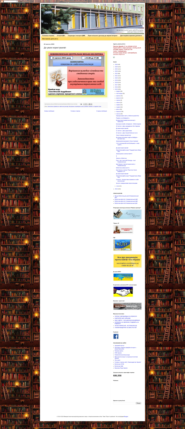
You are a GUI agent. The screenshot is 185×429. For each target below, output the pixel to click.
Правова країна (119, 351)
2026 (116, 64)
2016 (116, 87)
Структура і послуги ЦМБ (76, 35)
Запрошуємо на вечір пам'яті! (124, 153)
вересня (118, 98)
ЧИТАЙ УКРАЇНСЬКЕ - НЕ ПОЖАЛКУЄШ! (126, 325)
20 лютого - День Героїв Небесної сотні (126, 133)
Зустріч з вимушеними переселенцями (126, 183)
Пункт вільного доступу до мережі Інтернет (102, 35)
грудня (118, 91)
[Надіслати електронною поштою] (84, 104)
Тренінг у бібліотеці (121, 158)
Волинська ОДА (119, 366)
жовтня (118, 96)
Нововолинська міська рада (122, 355)
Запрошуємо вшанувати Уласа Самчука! (127, 141)
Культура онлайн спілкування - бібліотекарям (128, 124)
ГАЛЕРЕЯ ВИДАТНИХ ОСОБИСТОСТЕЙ (126, 327)
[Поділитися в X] (88, 104)
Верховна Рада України (121, 368)
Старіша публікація (101, 111)
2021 (116, 75)
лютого (118, 114)
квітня (118, 109)
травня (118, 107)
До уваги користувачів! (122, 128)
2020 (116, 78)
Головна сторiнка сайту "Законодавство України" (128, 362)
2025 (116, 66)
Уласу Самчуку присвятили (123, 135)
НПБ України (118, 353)
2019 (116, 80)
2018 (116, 82)
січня (117, 186)
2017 (116, 85)
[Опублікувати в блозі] (86, 104)
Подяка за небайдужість (122, 118)
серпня (118, 100)
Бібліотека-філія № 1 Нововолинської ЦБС (126, 199)
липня (118, 102)
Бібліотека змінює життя (122, 168)
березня (118, 111)
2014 (116, 189)
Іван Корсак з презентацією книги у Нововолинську (125, 165)
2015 (116, 89)
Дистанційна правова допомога (131, 35)
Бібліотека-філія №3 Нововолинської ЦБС (126, 203)
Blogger (126, 416)
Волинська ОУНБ (119, 364)
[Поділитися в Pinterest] (91, 104)
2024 (116, 69)
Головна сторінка (48, 35)
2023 (116, 71)
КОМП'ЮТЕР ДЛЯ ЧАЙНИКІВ (122, 318)
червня (118, 104)
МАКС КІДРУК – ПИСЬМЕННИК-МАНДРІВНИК (127, 320)
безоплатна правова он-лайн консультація (58, 106)
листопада (119, 93)
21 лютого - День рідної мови (124, 130)
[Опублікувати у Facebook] (90, 104)
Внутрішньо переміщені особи (76, 106)
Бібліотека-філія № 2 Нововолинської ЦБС (126, 201)
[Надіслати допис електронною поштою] (81, 104)
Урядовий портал (119, 345)
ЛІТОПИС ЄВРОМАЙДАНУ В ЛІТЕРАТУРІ (126, 316)
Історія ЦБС (61, 35)
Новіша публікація (49, 111)
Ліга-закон (117, 360)
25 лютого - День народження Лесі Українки (128, 126)
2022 (116, 73)
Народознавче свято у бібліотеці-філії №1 (127, 115)
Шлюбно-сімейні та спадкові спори (92, 106)
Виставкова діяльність (50, 39)
